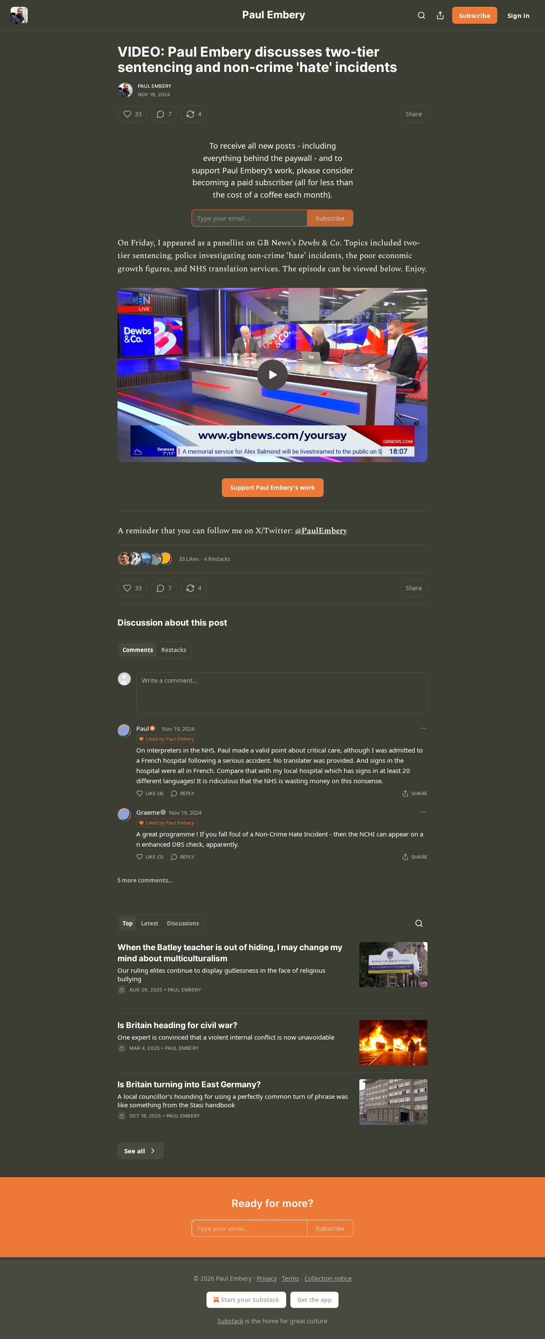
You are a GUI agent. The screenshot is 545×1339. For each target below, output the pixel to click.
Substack (230, 1321)
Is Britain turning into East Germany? (189, 1084)
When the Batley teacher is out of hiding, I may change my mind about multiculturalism (230, 952)
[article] (272, 974)
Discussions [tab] (183, 923)
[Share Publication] (440, 15)
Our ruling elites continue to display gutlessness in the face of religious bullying (221, 974)
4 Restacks (217, 559)
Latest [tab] (149, 923)
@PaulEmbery (321, 531)
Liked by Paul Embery (170, 739)
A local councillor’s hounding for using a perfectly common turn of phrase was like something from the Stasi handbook (233, 1100)
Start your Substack (250, 1300)
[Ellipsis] (423, 728)
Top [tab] (127, 923)
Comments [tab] (138, 650)
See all (134, 1150)
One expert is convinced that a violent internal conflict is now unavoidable (226, 1037)
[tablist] (154, 649)
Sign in (519, 15)
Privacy (267, 1278)
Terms (290, 1278)
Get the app (314, 1300)
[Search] (421, 15)
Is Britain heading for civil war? (178, 1025)
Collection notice (328, 1278)
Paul (142, 728)
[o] (272, 374)
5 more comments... (145, 880)
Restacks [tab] (173, 650)
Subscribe (474, 15)
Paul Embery (155, 86)
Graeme (148, 812)
